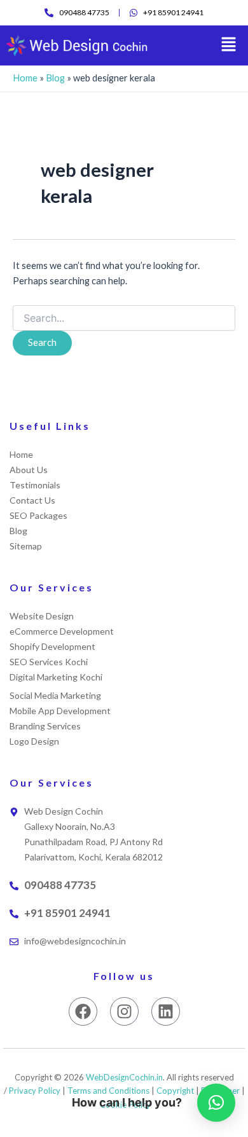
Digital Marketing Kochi (56, 677)
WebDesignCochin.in (124, 1077)
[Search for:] (124, 318)
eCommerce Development (62, 631)
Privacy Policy (34, 1090)
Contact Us (32, 500)
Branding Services (45, 725)
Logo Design (34, 741)
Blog (55, 77)
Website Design (42, 615)
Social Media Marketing (55, 695)
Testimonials (35, 484)
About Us (29, 469)
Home (25, 77)
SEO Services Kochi (49, 661)
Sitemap (26, 546)
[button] (229, 45)
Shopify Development (52, 646)
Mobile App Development (60, 710)
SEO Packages (38, 515)
